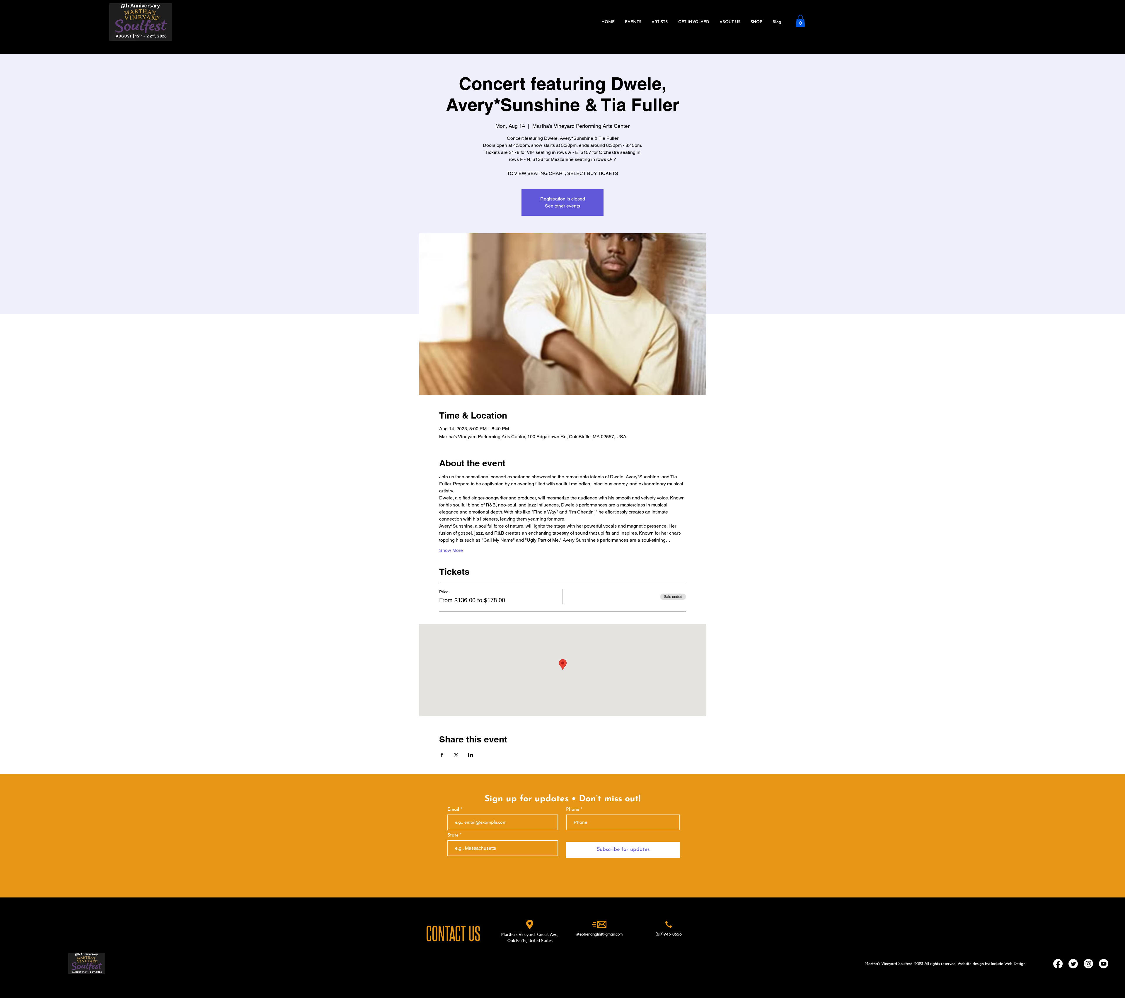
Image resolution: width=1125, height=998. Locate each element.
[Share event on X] (456, 755)
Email (454, 809)
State (452, 835)
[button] (800, 21)
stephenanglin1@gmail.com (599, 934)
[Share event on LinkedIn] (470, 755)
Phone (572, 809)
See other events (562, 206)
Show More (451, 550)
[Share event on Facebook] (442, 755)
